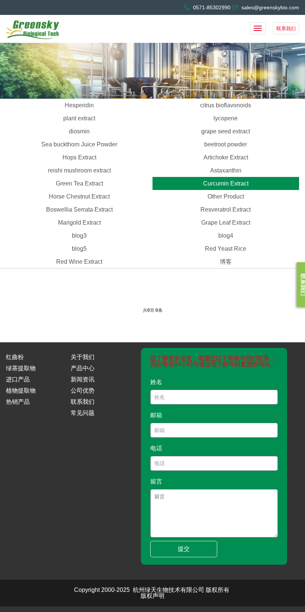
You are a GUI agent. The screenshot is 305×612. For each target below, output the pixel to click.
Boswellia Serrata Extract (79, 209)
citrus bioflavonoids (225, 105)
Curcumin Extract (225, 183)
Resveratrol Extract (225, 209)
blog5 (79, 248)
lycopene (226, 118)
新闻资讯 (82, 379)
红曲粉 (15, 357)
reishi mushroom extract (79, 170)
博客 (226, 262)
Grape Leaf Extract (225, 222)
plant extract (79, 118)
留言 (156, 481)
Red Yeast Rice (225, 248)
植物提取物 (21, 390)
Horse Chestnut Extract (79, 196)
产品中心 (82, 368)
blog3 (79, 235)
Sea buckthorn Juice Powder (79, 144)
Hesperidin (79, 105)
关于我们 (82, 357)
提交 (184, 549)
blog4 (225, 235)
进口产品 (18, 379)
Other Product (226, 196)
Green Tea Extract (79, 183)
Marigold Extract (79, 222)
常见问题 (82, 413)
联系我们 (286, 28)
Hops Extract (79, 157)
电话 (156, 448)
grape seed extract (225, 131)
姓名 (156, 382)
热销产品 (18, 402)
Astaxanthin (225, 170)
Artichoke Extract (225, 157)
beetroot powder (225, 144)
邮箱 (156, 415)
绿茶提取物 (21, 368)
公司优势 (82, 390)
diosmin (79, 131)
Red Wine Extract (79, 262)
